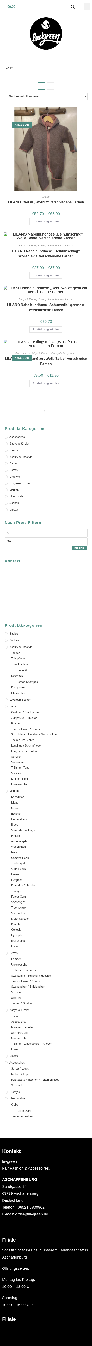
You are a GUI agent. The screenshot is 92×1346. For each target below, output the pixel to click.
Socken (14, 503)
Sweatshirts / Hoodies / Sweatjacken (34, 734)
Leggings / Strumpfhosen (26, 745)
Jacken (15, 1016)
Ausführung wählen (46, 221)
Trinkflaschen (19, 664)
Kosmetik (17, 675)
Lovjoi (14, 946)
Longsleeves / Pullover (25, 751)
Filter (79, 548)
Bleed (14, 824)
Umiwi (15, 808)
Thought (16, 891)
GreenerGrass (19, 819)
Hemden (16, 959)
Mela (14, 852)
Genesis (16, 929)
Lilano (46, 196)
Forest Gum (18, 896)
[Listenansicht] (50, 86)
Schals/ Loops (20, 1068)
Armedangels (19, 841)
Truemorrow (18, 907)
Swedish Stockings (23, 830)
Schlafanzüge (19, 1032)
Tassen (15, 653)
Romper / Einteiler (22, 1027)
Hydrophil (17, 935)
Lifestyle (14, 476)
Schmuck (17, 1085)
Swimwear (17, 762)
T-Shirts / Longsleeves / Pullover (31, 1043)
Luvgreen (16, 880)
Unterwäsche (19, 784)
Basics (13, 450)
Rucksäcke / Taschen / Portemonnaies (35, 1079)
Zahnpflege (18, 658)
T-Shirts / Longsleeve (24, 970)
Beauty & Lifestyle (20, 456)
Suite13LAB (18, 869)
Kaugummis (18, 687)
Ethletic (16, 813)
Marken (59, 245)
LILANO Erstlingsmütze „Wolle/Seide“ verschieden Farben (46, 361)
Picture (15, 835)
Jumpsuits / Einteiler (24, 718)
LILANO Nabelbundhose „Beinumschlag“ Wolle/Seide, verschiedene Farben (46, 253)
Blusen (15, 723)
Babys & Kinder (27, 245)
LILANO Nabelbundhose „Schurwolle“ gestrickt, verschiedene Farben (46, 307)
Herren (13, 470)
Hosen (41, 245)
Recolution (17, 797)
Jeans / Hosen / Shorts (25, 729)
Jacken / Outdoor (22, 1003)
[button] (87, 6)
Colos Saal (24, 1110)
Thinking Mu (18, 863)
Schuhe (16, 756)
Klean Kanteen (20, 918)
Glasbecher (18, 693)
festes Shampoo (28, 682)
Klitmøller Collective (23, 885)
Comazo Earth (20, 857)
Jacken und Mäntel (23, 740)
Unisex (69, 245)
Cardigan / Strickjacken (25, 712)
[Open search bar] (73, 7)
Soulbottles (18, 913)
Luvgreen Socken (20, 483)
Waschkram (18, 846)
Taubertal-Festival (22, 1116)
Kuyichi (15, 924)
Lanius (15, 874)
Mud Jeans (18, 940)
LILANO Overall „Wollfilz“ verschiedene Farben (46, 202)
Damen (13, 463)
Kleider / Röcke (20, 778)
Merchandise (17, 496)
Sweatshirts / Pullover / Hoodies (31, 975)
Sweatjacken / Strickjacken (28, 986)
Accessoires (22, 353)
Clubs (14, 1104)
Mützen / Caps (20, 1074)
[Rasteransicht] (41, 86)
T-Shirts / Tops (20, 767)
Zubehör (23, 670)
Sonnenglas (18, 902)
